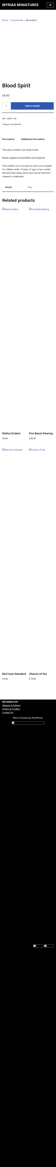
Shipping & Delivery (11, 705)
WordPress (37, 718)
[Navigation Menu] (50, 4)
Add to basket (32, 106)
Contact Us (7, 712)
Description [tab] (8, 139)
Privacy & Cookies (11, 709)
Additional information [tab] (33, 139)
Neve (15, 718)
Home (5, 20)
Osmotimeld (17, 20)
